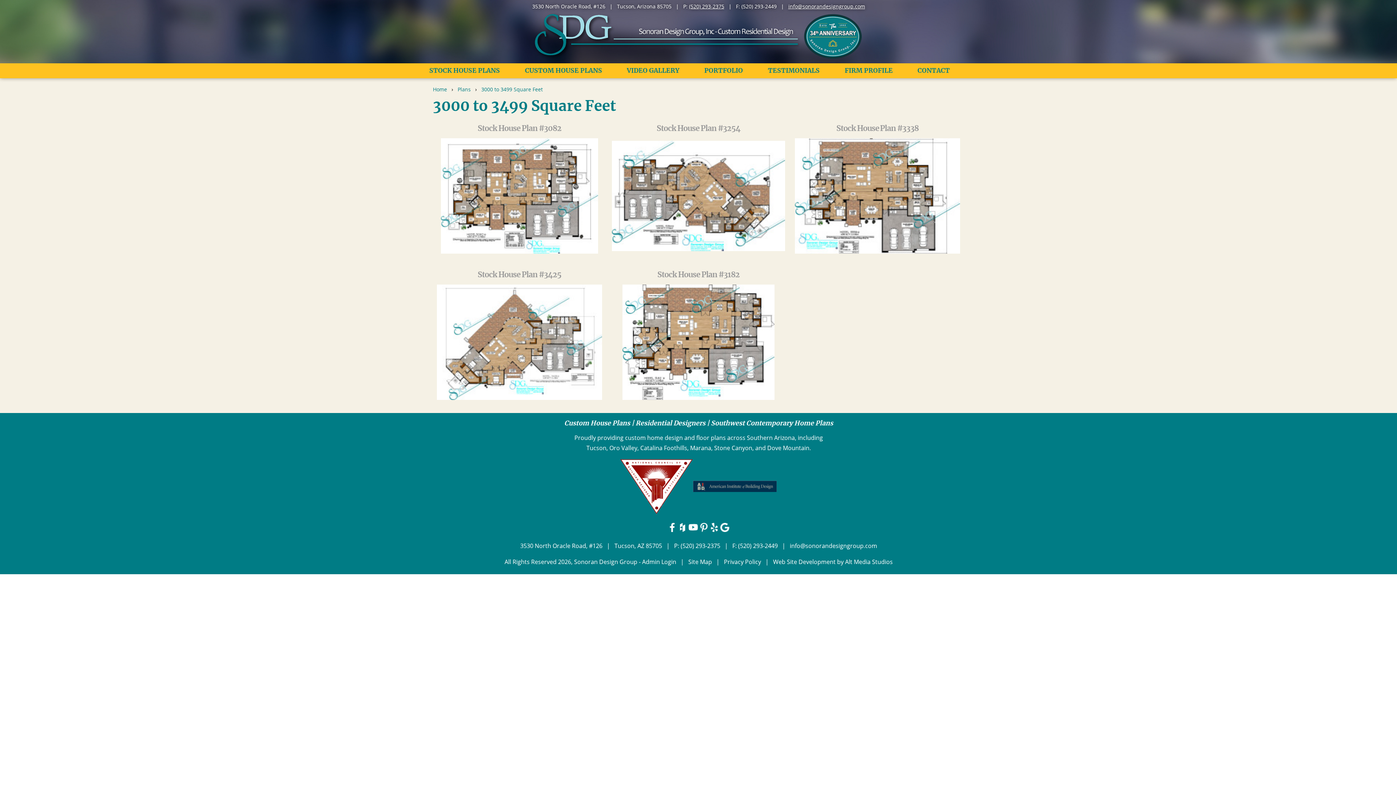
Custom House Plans (563, 71)
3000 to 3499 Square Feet (512, 89)
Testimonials (794, 71)
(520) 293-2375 (706, 6)
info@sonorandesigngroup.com (826, 6)
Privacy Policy (742, 562)
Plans (464, 89)
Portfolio (723, 71)
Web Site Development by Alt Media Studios (833, 562)
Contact (934, 71)
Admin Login (659, 562)
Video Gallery (653, 71)
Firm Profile (869, 71)
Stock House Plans (464, 71)
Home (440, 89)
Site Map (700, 562)
